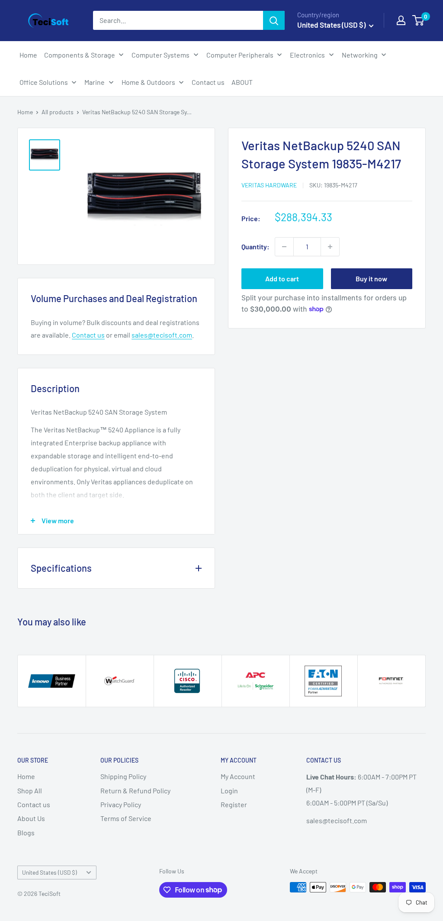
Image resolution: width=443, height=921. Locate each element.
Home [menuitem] (28, 55)
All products (58, 112)
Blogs (26, 832)
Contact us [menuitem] (208, 82)
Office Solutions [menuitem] (43, 82)
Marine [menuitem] (94, 82)
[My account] (401, 20)
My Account (238, 776)
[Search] (274, 20)
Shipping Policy (123, 776)
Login (229, 790)
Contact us (88, 335)
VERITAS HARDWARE (269, 185)
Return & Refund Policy (135, 790)
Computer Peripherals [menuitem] (239, 55)
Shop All (29, 790)
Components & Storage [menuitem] (79, 55)
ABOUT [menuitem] (242, 82)
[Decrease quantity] (284, 247)
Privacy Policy (120, 804)
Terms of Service (125, 818)
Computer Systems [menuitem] (160, 55)
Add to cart (282, 278)
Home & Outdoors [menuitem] (148, 82)
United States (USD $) (49, 872)
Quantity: (255, 246)
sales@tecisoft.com (162, 335)
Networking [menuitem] (360, 55)
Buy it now (371, 278)
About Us (31, 818)
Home (25, 112)
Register (234, 804)
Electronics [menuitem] (307, 55)
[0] (418, 20)
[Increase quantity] (330, 247)
